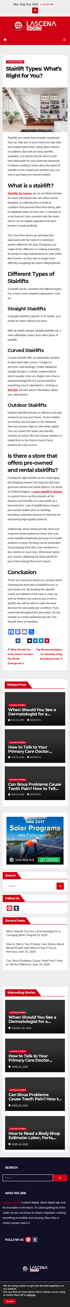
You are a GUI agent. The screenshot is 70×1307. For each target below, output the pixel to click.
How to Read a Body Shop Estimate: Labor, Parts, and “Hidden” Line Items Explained (34, 1140)
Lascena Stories (15, 62)
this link (13, 390)
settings (31, 1295)
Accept (10, 1301)
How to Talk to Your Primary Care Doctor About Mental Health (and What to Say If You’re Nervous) (35, 948)
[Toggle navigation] (64, 39)
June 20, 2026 (20, 1066)
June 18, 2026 (20, 1105)
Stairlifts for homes (20, 193)
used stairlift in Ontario (47, 491)
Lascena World (12, 1202)
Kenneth (35, 720)
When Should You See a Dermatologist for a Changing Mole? (32, 714)
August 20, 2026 (21, 1028)
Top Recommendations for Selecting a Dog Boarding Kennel (49, 654)
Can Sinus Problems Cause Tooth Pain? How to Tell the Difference (34, 788)
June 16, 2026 (20, 1144)
